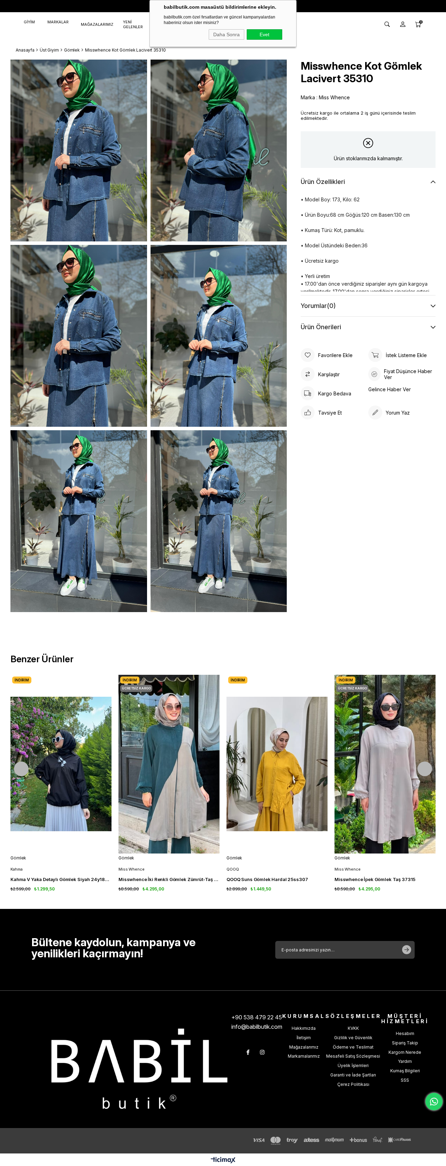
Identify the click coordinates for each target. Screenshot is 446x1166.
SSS (405, 1080)
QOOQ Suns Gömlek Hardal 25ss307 (267, 879)
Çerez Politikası (353, 1084)
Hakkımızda (304, 1028)
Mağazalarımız (303, 1047)
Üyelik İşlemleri (353, 1065)
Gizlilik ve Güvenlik (353, 1037)
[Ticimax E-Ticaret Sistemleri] (223, 1160)
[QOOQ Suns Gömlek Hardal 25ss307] (277, 764)
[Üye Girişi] (403, 24)
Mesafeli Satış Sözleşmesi (353, 1056)
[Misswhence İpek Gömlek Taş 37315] (385, 764)
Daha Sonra (226, 34)
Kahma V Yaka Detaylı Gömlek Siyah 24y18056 (61, 879)
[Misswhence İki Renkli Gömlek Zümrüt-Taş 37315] (169, 764)
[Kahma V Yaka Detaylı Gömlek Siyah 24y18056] (61, 764)
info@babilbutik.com (256, 1026)
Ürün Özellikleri (323, 181)
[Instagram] (262, 1052)
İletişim (304, 1037)
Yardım (405, 1061)
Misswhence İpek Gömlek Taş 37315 (374, 879)
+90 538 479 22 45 (256, 1017)
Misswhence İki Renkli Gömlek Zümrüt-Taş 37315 (169, 879)
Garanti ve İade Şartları (353, 1075)
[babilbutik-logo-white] (139, 1068)
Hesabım (405, 1033)
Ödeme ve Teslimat (353, 1047)
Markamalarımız (304, 1056)
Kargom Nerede (405, 1052)
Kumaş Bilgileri (405, 1070)
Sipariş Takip (405, 1042)
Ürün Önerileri (321, 327)
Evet (264, 34)
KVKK (353, 1028)
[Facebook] (247, 1052)
